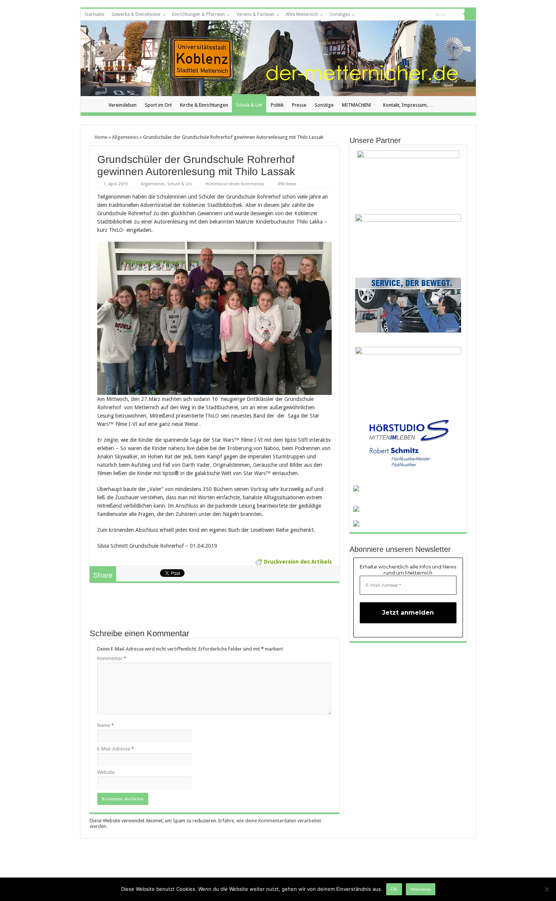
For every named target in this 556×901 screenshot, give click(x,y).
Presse (299, 105)
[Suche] (470, 14)
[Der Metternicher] (278, 58)
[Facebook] (425, 14)
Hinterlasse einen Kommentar (234, 184)
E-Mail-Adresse (115, 749)
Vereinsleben (123, 105)
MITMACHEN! (356, 105)
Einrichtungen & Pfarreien (198, 14)
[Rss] (418, 14)
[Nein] (546, 889)
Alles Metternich (302, 14)
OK (394, 889)
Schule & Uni (249, 105)
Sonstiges (339, 14)
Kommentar (111, 658)
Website (106, 772)
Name (105, 725)
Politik (277, 105)
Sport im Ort (158, 105)
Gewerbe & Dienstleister (136, 14)
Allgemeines (125, 137)
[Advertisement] (214, 609)
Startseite (94, 14)
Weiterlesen (420, 889)
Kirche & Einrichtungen (204, 105)
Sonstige (324, 105)
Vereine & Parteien (255, 14)
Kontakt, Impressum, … (408, 105)
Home (100, 137)
